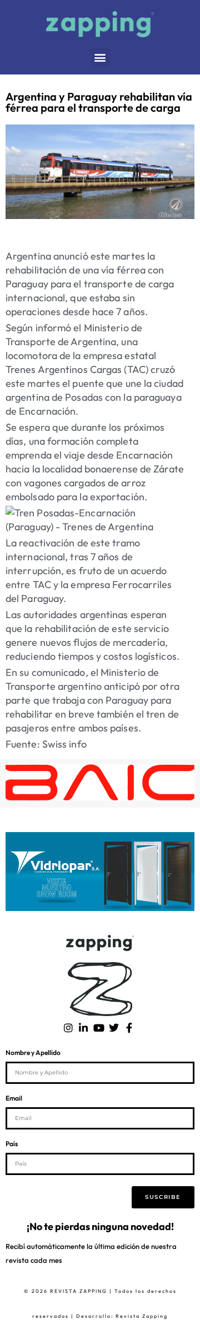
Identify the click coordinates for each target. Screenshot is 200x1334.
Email (14, 1098)
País (12, 1144)
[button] (100, 57)
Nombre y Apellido (33, 1053)
